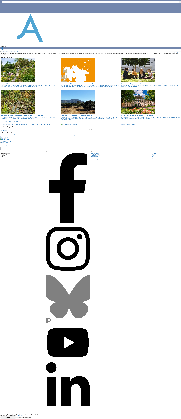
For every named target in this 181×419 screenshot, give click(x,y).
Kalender (5, 130)
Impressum (153, 159)
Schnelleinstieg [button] (177, 52)
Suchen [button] (174, 49)
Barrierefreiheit (154, 153)
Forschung (3, 9)
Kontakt (153, 155)
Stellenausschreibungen (94, 159)
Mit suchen (5, 3)
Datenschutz (153, 154)
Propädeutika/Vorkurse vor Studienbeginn (9, 134)
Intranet (153, 157)
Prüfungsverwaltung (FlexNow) (95, 155)
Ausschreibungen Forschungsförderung (69, 135)
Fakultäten (3, 8)
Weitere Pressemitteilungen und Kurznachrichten (11, 121)
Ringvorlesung (5, 135)
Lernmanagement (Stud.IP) (95, 156)
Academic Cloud (96, 158)
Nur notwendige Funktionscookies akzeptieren (24, 417)
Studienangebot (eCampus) (95, 153)
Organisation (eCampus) (95, 154)
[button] (2, 47)
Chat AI (92, 158)
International (4, 12)
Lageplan (153, 158)
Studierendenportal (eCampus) (95, 157)
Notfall (152, 156)
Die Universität (4, 7)
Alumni (3, 11)
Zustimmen (8, 417)
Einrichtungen (4, 10)
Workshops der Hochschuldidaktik (68, 134)
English (178, 49)
